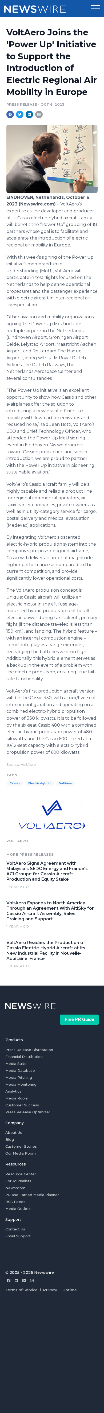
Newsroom (15, 1188)
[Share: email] (39, 114)
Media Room (16, 1098)
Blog (9, 1139)
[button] (95, 8)
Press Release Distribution (29, 1050)
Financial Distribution (24, 1056)
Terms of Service (21, 1290)
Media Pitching (18, 1077)
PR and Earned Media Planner (32, 1195)
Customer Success (22, 1105)
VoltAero (65, 783)
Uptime (69, 1290)
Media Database (20, 1070)
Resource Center (20, 1174)
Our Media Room (20, 1153)
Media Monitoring (21, 1084)
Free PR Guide (79, 1019)
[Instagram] (32, 1281)
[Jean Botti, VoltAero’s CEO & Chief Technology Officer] (52, 191)
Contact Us (15, 1229)
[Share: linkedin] (29, 114)
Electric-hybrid (39, 783)
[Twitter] (16, 1281)
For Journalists (18, 1181)
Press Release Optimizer (27, 1112)
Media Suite (16, 1063)
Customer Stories (21, 1146)
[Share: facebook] (10, 114)
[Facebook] (8, 1281)
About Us (13, 1132)
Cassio (15, 783)
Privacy (50, 1290)
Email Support (18, 1236)
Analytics (13, 1091)
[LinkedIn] (24, 1281)
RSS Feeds (15, 1202)
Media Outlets (18, 1208)
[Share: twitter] (19, 114)
